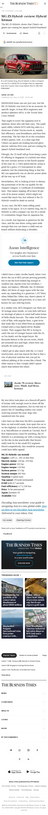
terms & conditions (10, 801)
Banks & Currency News (29, 655)
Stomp (36, 790)
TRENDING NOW (10, 575)
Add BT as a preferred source (19, 42)
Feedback (7, 534)
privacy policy (34, 797)
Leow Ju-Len (7, 94)
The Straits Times (9, 786)
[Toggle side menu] (3, 3)
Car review (7, 520)
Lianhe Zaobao (40, 786)
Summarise (12, 33)
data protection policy (36, 801)
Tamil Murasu (26, 790)
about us (12, 797)
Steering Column (24, 520)
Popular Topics (9, 655)
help (27, 797)
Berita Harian (14, 790)
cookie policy (23, 801)
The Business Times (25, 786)
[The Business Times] (22, 3)
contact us (20, 797)
